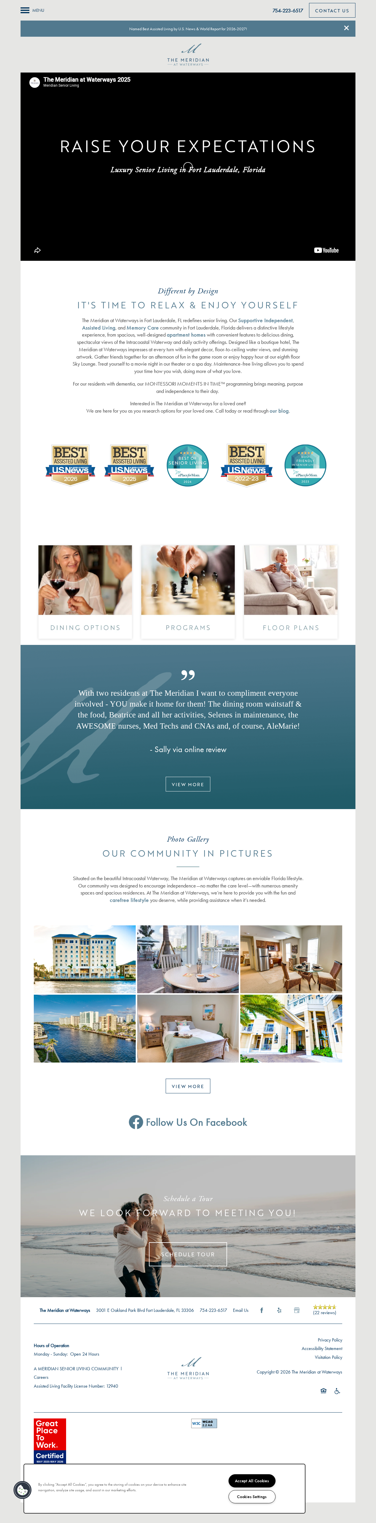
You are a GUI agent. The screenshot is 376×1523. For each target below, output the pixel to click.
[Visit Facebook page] (261, 1310)
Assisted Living (98, 328)
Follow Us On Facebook (195, 1122)
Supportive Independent (265, 320)
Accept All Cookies (252, 1480)
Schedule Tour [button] (188, 1254)
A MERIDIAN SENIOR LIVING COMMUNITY (76, 1368)
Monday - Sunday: (51, 1354)
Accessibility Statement (322, 1348)
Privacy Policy (330, 1340)
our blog (279, 411)
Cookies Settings (252, 1496)
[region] (165, 1489)
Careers (41, 1377)
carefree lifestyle (129, 900)
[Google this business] (297, 1310)
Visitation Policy (328, 1357)
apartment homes (186, 335)
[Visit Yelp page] (279, 1310)
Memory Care (143, 328)
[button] (347, 28)
